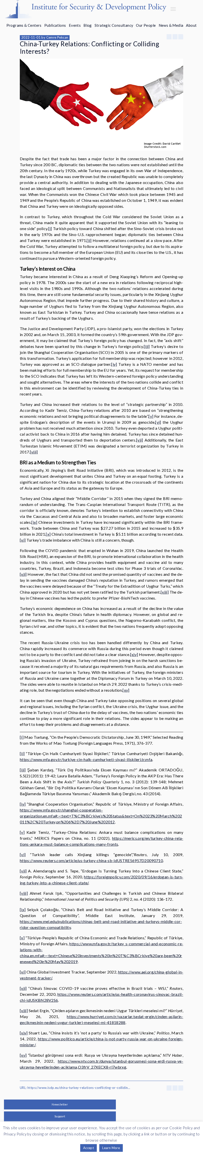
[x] (48, 534)
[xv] (126, 690)
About (191, 25)
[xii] (23, 574)
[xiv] (134, 654)
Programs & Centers (24, 25)
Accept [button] (88, 1148)
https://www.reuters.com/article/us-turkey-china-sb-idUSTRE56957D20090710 (91, 860)
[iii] (147, 346)
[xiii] (165, 592)
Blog (87, 25)
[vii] (139, 440)
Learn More (111, 1148)
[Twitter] (175, 36)
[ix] (34, 522)
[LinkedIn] (180, 36)
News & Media (171, 25)
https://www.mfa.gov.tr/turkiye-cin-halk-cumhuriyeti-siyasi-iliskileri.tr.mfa (86, 759)
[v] (151, 416)
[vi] (158, 422)
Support (59, 1116)
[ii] (89, 240)
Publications (55, 25)
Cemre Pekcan (57, 37)
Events (75, 25)
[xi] (22, 540)
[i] (50, 228)
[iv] (114, 364)
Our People (146, 25)
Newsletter (60, 1104)
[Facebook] (169, 36)
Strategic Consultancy (114, 25)
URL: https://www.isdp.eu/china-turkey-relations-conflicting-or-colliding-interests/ (75, 1088)
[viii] (34, 451)
